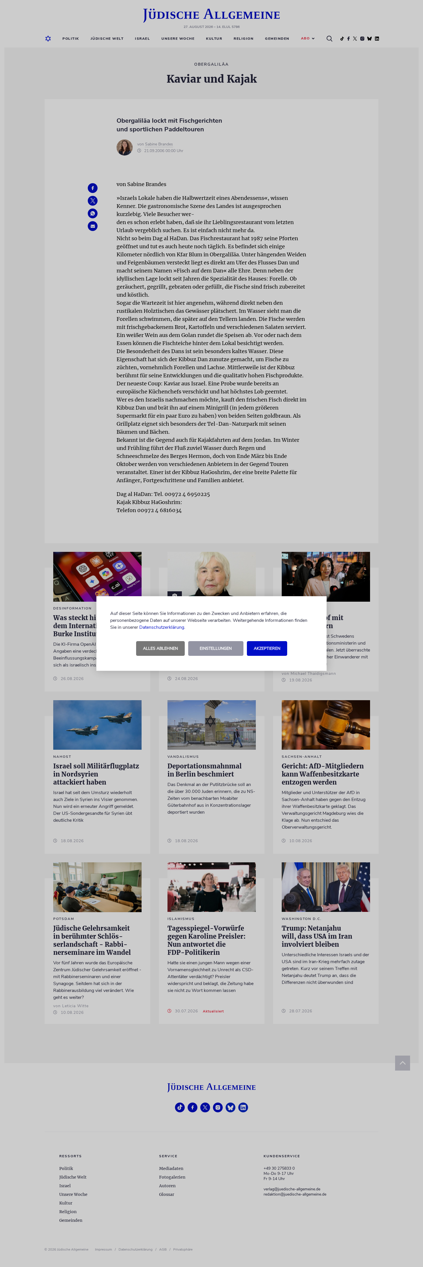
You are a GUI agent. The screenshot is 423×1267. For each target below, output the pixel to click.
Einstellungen (216, 648)
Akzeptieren (267, 648)
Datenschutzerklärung (161, 627)
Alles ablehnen (160, 648)
